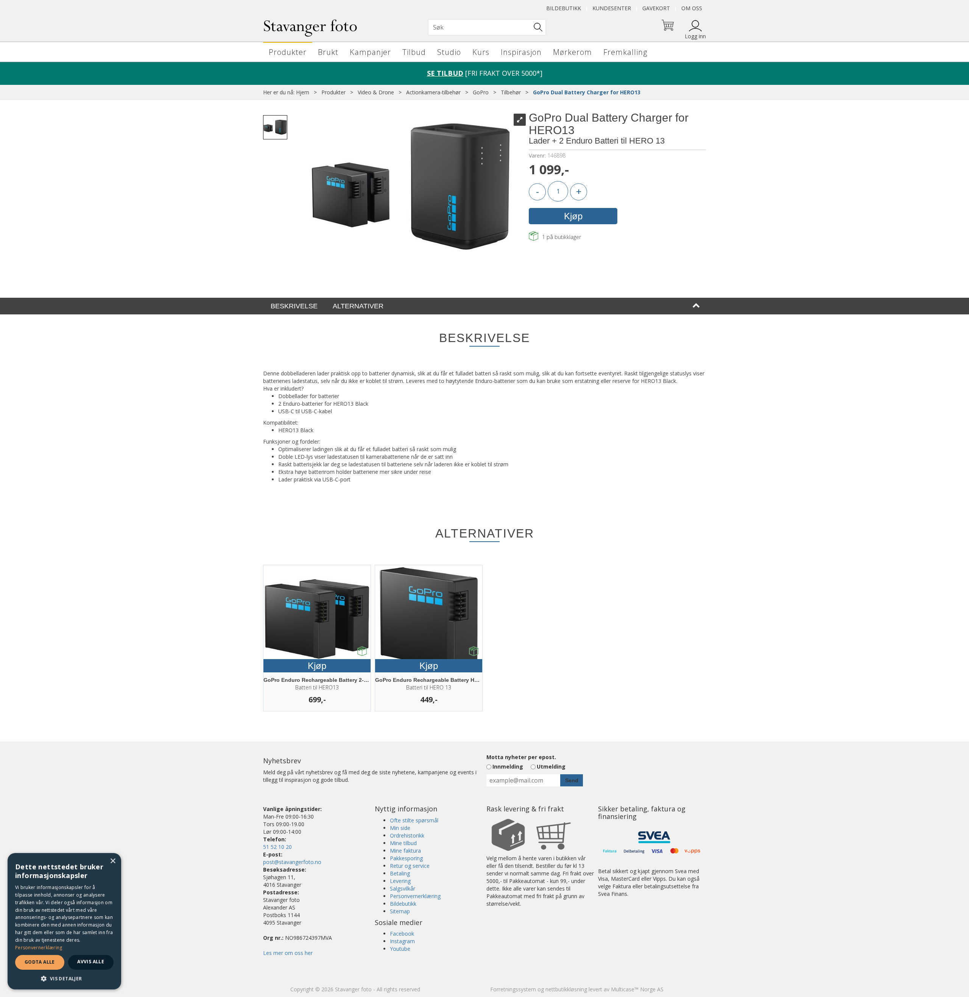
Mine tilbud (403, 843)
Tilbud (414, 52)
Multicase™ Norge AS (637, 989)
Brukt (328, 52)
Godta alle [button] (40, 962)
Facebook (402, 933)
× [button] (112, 861)
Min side (400, 827)
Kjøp (573, 216)
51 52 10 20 (277, 846)
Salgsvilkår (402, 888)
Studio (449, 52)
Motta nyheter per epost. (521, 757)
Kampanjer (370, 52)
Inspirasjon (521, 52)
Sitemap (400, 911)
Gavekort (656, 8)
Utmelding (551, 766)
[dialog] (64, 921)
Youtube (400, 948)
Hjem (302, 92)
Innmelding (507, 766)
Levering (400, 880)
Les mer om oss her (288, 952)
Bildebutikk (563, 8)
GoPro (481, 92)
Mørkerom (572, 52)
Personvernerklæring (415, 896)
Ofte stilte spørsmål (414, 820)
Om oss (691, 8)
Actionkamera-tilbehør (433, 92)
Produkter (288, 52)
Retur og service (410, 865)
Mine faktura (405, 850)
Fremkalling (625, 52)
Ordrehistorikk (407, 835)
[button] (64, 978)
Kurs (480, 52)
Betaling (400, 873)
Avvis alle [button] (90, 961)
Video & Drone (376, 92)
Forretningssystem (513, 989)
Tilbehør (511, 92)
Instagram (402, 941)
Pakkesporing (406, 858)
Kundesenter (611, 8)
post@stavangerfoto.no (292, 862)
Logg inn (695, 36)
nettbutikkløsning (566, 989)
